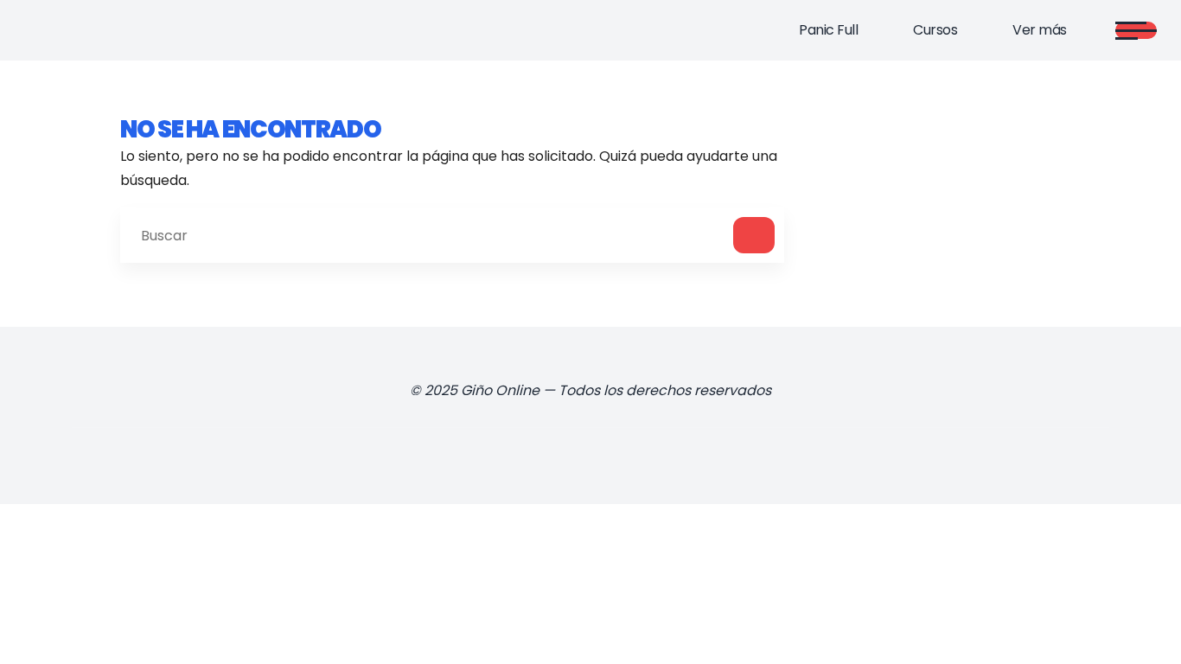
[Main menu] (1136, 30)
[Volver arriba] (1132, 622)
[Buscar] (754, 235)
